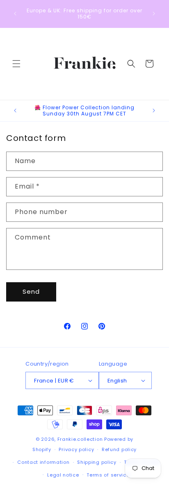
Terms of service (108, 475)
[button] (16, 64)
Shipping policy (96, 462)
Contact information (43, 462)
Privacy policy (76, 449)
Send (31, 291)
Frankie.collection (80, 439)
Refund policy (119, 449)
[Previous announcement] (15, 14)
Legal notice (63, 475)
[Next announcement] (154, 14)
